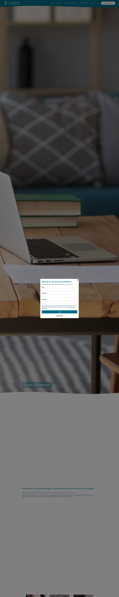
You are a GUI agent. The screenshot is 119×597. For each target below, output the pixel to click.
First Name (44, 293)
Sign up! (59, 312)
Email (43, 287)
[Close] (77, 280)
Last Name (44, 299)
